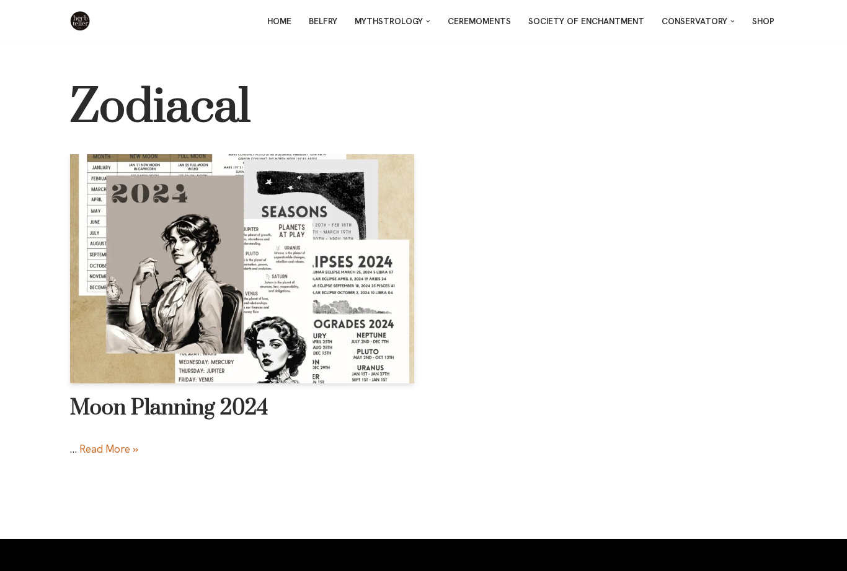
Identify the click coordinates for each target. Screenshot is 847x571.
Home (279, 21)
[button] (428, 21)
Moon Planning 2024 (169, 408)
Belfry (323, 21)
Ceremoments (479, 21)
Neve (82, 555)
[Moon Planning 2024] (242, 268)
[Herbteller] (83, 21)
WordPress (187, 555)
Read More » (108, 449)
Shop (763, 21)
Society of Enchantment (586, 21)
